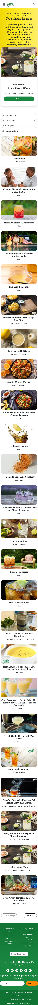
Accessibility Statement (19, 996)
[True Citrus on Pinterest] (25, 970)
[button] (34, 4)
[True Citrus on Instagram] (16, 970)
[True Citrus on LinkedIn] (30, 970)
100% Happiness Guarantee (10, 942)
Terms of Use (19, 992)
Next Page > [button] (30, 916)
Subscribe (32, 983)
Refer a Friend (28, 946)
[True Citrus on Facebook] (7, 970)
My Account (29, 929)
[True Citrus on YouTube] (12, 970)
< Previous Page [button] (9, 916)
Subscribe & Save (27, 943)
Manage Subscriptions (28, 933)
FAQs (6, 938)
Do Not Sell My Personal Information (19, 999)
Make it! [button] (19, 99)
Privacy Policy (9, 992)
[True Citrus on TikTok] (21, 970)
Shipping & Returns (29, 938)
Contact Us (8, 935)
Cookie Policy (29, 992)
